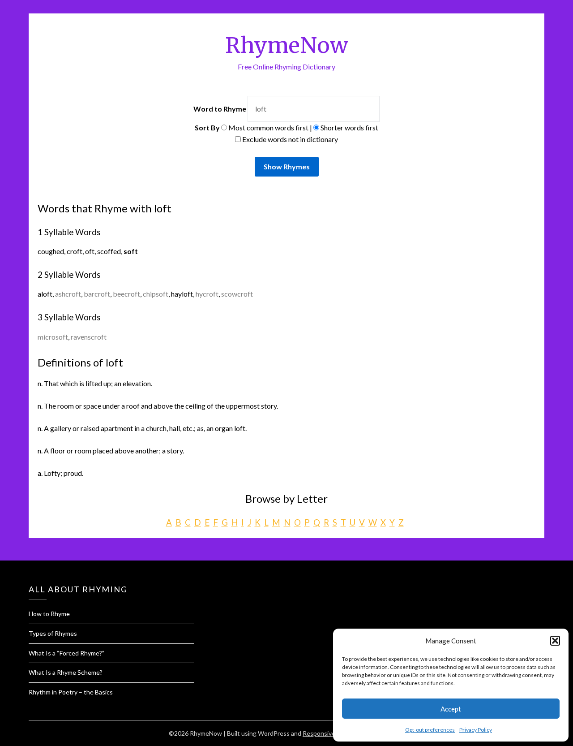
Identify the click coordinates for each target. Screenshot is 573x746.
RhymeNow (286, 45)
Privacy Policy (475, 729)
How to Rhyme (49, 613)
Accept (450, 709)
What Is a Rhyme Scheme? (66, 672)
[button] (555, 640)
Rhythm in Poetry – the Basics (71, 692)
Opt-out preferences (430, 729)
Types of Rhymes (53, 633)
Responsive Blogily (329, 733)
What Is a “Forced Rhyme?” (66, 653)
